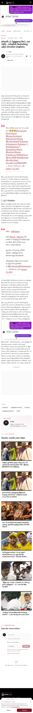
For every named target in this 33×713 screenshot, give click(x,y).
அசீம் (18, 411)
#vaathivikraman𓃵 (13, 146)
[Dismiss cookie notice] (30, 702)
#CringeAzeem (11, 133)
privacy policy (15, 707)
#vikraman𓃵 (23, 144)
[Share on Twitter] (30, 56)
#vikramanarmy (12, 144)
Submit (26, 646)
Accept (24, 710)
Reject (9, 710)
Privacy (8, 697)
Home (3, 31)
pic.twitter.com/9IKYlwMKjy (16, 162)
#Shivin (19, 149)
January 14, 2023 (12, 168)
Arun (10, 51)
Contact (18, 697)
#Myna (8, 157)
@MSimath (15, 231)
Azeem (27, 407)
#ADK (14, 157)
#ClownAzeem (21, 130)
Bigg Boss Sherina (7, 411)
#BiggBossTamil (12, 160)
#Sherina (17, 152)
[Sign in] (30, 2)
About (2, 697)
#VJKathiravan (22, 154)
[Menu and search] (2, 2)
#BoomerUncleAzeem (14, 136)
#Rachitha (10, 152)
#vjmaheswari (11, 154)
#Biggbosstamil (14, 266)
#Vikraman (24, 141)
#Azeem (20, 138)
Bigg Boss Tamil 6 (16, 407)
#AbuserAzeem (11, 138)
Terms (13, 697)
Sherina (5, 407)
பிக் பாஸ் (9, 31)
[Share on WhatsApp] (26, 56)
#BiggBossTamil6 (12, 141)
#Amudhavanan (23, 157)
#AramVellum (11, 149)
